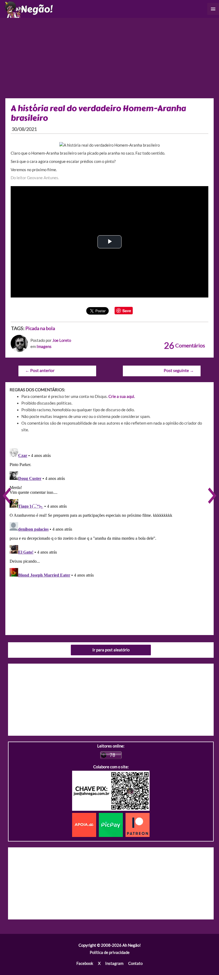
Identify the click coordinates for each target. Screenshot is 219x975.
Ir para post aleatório (111, 650)
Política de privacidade (110, 952)
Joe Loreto (61, 340)
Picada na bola (40, 328)
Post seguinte (179, 370)
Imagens (44, 346)
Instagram (114, 963)
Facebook (84, 963)
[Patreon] (138, 824)
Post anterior (39, 370)
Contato (135, 963)
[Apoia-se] (85, 824)
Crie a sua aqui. (121, 396)
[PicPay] (112, 824)
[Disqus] (109, 513)
